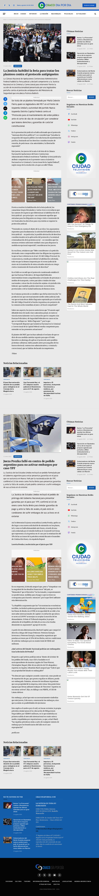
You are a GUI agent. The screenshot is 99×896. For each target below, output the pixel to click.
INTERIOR (33, 14)
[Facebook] (5, 99)
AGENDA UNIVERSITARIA (82, 881)
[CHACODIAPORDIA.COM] (54, 5)
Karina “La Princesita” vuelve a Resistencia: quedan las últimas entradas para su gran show (85, 42)
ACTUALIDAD (81, 14)
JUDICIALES (17, 66)
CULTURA (18, 881)
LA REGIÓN (44, 14)
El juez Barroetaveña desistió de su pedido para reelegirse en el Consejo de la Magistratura (11, 386)
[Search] (95, 14)
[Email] (5, 108)
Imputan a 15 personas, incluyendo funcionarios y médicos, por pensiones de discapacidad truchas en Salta (52, 388)
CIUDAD (23, 14)
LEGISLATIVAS (67, 881)
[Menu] (4, 14)
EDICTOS (57, 884)
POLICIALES (68, 14)
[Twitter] (5, 104)
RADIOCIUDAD (89, 5)
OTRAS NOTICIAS (45, 884)
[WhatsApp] (5, 118)
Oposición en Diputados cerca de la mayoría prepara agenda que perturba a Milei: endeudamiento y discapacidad (86, 58)
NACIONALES (56, 14)
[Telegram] (5, 113)
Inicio (4, 19)
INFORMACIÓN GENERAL (41, 881)
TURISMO (27, 881)
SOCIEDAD (9, 881)
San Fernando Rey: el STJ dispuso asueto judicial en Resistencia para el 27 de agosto (32, 385)
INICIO (16, 14)
